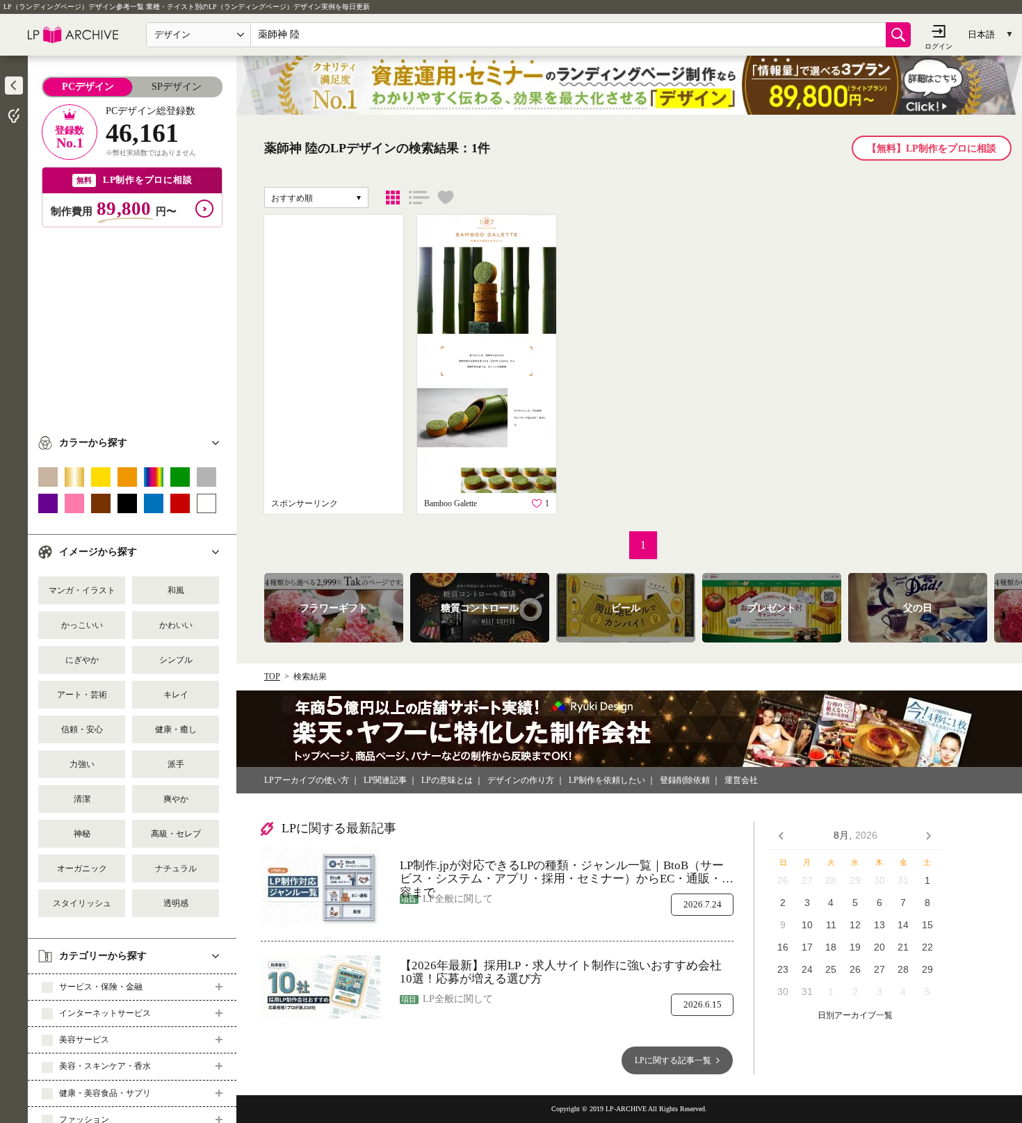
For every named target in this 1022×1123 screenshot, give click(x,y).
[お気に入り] (445, 197)
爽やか (175, 799)
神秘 (82, 834)
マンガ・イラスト (82, 590)
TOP (272, 676)
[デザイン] (392, 197)
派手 (176, 764)
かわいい (176, 625)
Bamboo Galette (450, 503)
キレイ (175, 695)
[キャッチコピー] (419, 197)
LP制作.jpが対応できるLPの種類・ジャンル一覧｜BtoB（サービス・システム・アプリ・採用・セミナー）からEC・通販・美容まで (566, 872)
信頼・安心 (82, 729)
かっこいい (82, 625)
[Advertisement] (132, 325)
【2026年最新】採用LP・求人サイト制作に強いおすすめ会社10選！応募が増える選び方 (561, 972)
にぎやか (82, 660)
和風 (176, 590)
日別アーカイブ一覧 (855, 1015)
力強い (82, 764)
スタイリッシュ (82, 903)
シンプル (176, 660)
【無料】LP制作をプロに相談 (931, 148)
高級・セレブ (176, 834)
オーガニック (82, 868)
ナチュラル (176, 868)
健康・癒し (176, 729)
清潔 (82, 799)
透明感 (175, 903)
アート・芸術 (82, 695)
